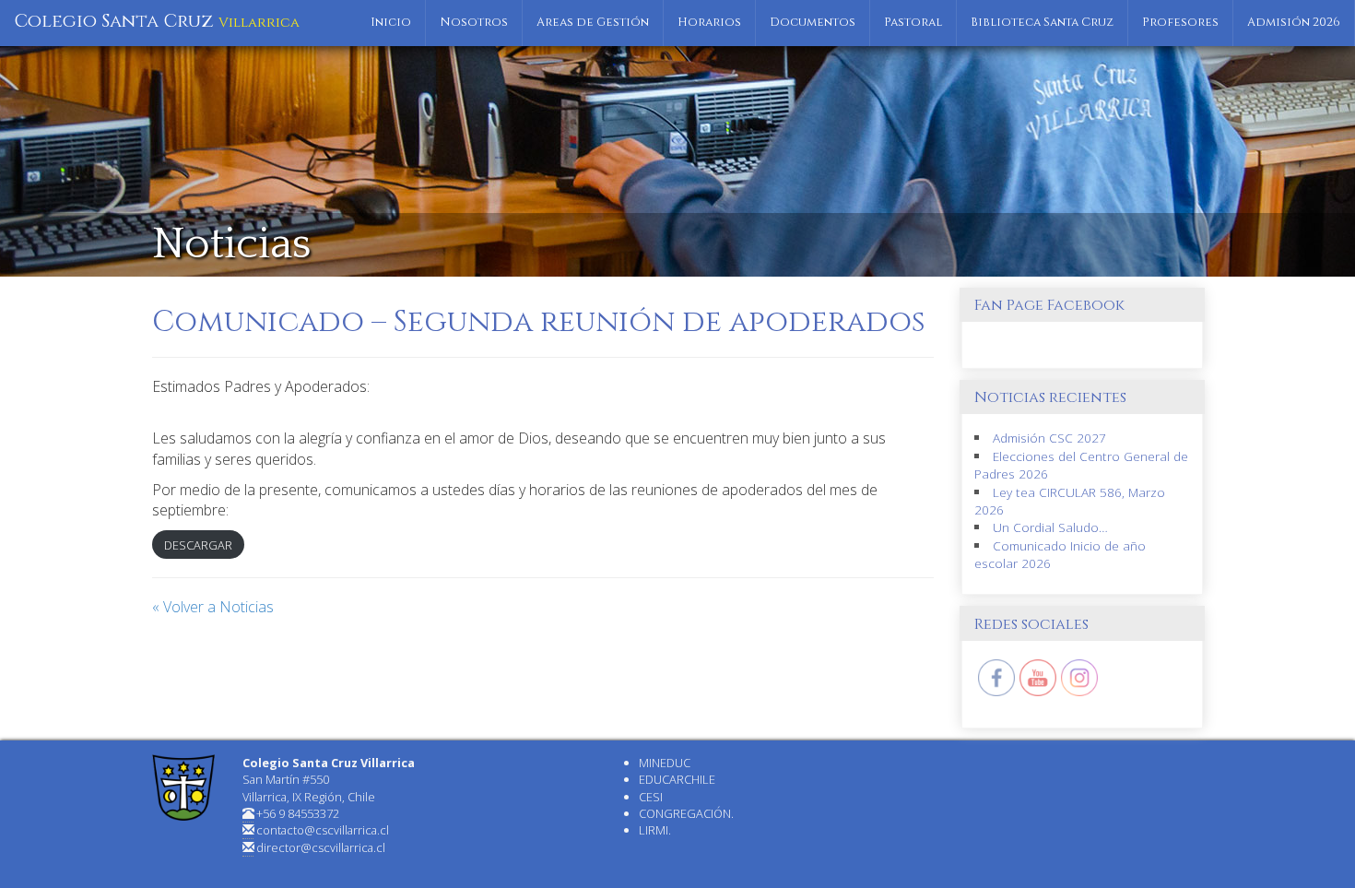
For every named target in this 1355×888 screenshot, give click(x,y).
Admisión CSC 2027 (1049, 437)
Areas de (592, 22)
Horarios (709, 22)
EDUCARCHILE (677, 779)
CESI (651, 796)
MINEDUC (664, 762)
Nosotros (474, 22)
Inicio (391, 22)
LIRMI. (655, 830)
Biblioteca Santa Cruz (1042, 22)
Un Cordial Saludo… (1050, 527)
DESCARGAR (198, 545)
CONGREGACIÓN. (686, 813)
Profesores (1180, 22)
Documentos (812, 22)
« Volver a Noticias (213, 607)
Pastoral (913, 22)
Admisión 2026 (1293, 22)
